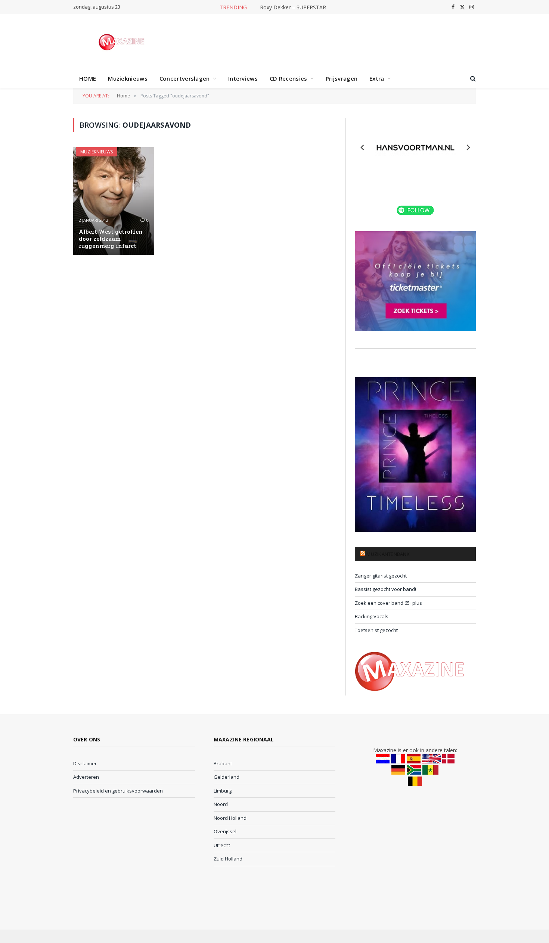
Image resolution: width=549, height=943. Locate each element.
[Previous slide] (363, 147)
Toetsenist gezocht (376, 630)
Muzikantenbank (388, 554)
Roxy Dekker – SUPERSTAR (293, 7)
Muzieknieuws (128, 78)
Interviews (243, 78)
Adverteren (86, 777)
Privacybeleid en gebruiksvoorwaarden (118, 790)
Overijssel (225, 831)
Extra (376, 78)
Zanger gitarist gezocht (381, 575)
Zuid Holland (228, 858)
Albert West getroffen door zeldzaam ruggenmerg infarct (111, 238)
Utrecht (222, 845)
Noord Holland (230, 818)
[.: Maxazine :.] (122, 41)
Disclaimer (85, 763)
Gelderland (226, 777)
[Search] (472, 78)
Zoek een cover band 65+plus (388, 603)
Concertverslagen (184, 78)
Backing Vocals (371, 616)
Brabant (223, 763)
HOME (87, 78)
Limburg (223, 790)
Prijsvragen (341, 78)
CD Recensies (288, 78)
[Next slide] (468, 147)
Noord (221, 804)
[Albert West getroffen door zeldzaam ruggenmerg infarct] (113, 201)
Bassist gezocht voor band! (385, 589)
